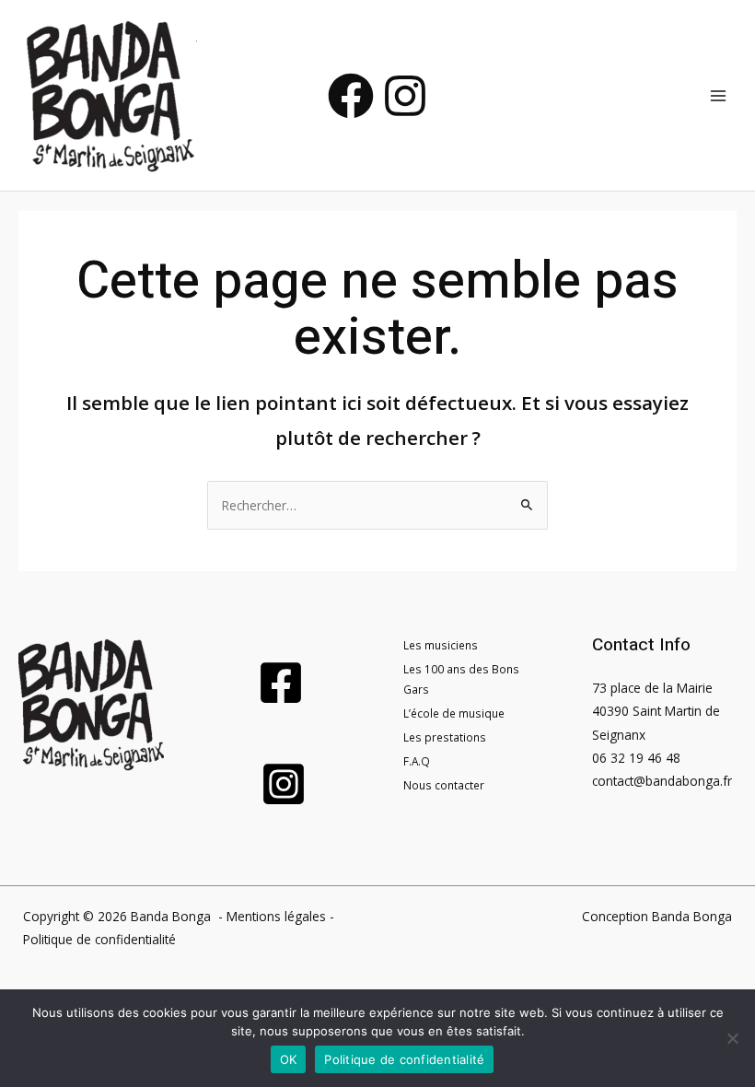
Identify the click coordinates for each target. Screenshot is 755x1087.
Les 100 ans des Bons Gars (461, 678)
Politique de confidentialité (99, 939)
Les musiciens (440, 644)
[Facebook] (351, 96)
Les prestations (444, 737)
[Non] (732, 1038)
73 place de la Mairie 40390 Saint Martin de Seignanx (656, 711)
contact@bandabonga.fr (662, 780)
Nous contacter (443, 784)
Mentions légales (276, 916)
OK (288, 1059)
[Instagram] (405, 96)
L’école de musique (454, 713)
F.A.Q (416, 761)
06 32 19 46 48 (636, 757)
